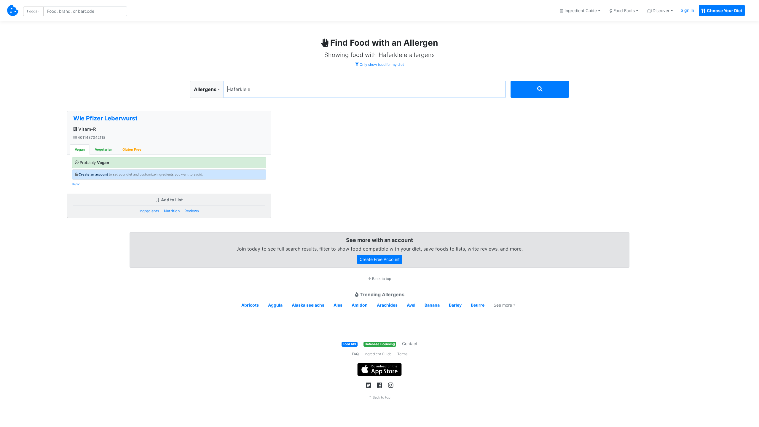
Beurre (477, 304)
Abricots (250, 304)
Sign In (687, 10)
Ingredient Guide (378, 354)
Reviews (191, 211)
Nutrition (172, 211)
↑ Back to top (379, 278)
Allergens (205, 89)
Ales (338, 304)
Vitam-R (86, 129)
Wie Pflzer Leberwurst (105, 118)
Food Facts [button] (623, 10)
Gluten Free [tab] (131, 149)
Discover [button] (660, 10)
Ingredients (149, 211)
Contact (409, 343)
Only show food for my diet (381, 64)
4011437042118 (91, 137)
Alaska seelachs (308, 304)
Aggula (275, 304)
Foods (32, 11)
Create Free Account (380, 259)
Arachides (387, 304)
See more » (505, 304)
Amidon (360, 304)
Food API (349, 344)
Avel (411, 304)
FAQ (355, 354)
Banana (432, 304)
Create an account (93, 174)
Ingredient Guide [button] (580, 10)
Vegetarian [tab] (103, 149)
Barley (455, 304)
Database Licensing (380, 344)
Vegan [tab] (80, 149)
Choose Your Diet (724, 10)
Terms (402, 354)
